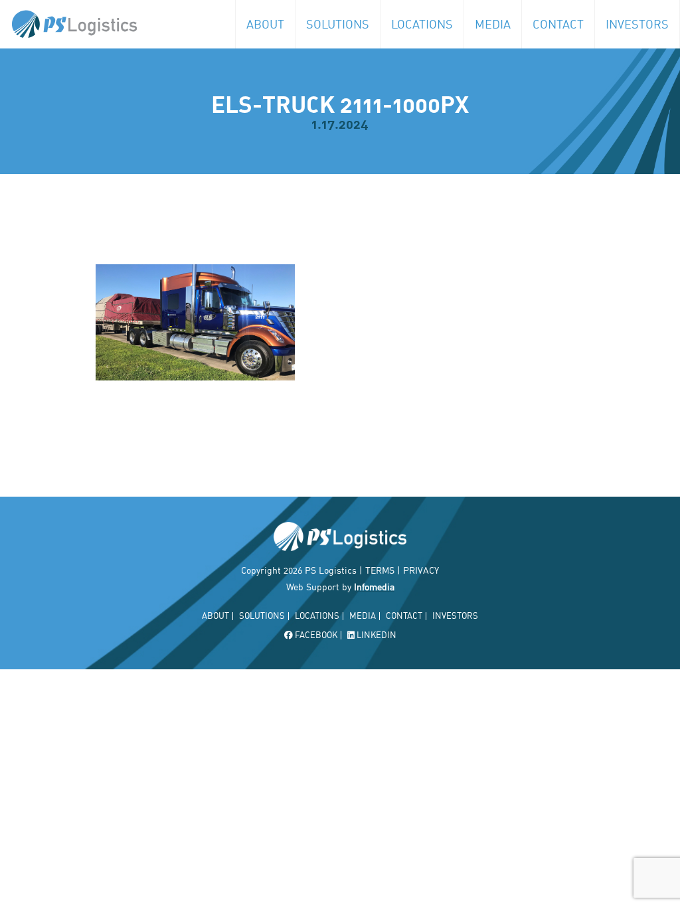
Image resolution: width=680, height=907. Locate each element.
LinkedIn (375, 635)
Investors (637, 24)
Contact (558, 24)
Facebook (315, 635)
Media (493, 24)
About (265, 24)
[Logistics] (69, 24)
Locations (422, 24)
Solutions (337, 24)
